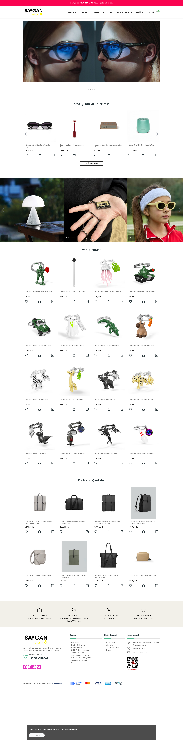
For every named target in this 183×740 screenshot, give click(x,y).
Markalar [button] (72, 12)
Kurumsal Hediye (124, 12)
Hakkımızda (108, 12)
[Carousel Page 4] (94, 89)
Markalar (74, 663)
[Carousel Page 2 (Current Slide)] (92, 239)
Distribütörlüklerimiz (78, 645)
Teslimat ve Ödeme (78, 653)
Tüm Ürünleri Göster (91, 163)
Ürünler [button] (84, 12)
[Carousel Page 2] (90, 89)
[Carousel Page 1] (88, 89)
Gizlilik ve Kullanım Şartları (80, 650)
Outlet (95, 12)
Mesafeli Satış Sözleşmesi (80, 655)
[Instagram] (30, 667)
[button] (149, 12)
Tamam (37, 735)
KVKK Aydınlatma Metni (79, 660)
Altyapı (49, 683)
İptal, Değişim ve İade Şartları (81, 658)
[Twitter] (39, 667)
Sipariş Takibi (110, 642)
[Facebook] (25, 667)
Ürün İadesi (109, 645)
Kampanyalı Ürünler (112, 647)
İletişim (139, 12)
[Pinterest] (34, 667)
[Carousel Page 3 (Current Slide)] (92, 89)
